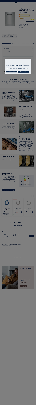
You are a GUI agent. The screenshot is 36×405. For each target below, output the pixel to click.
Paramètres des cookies (12, 71)
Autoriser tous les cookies (23, 71)
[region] (18, 66)
